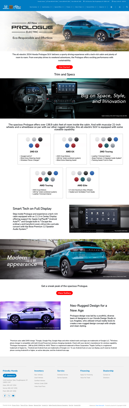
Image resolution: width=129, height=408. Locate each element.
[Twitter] (9, 396)
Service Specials (62, 378)
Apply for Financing (86, 375)
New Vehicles (38, 375)
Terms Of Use (24, 405)
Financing (84, 370)
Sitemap (31, 405)
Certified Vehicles (39, 381)
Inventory (39, 370)
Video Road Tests (39, 386)
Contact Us (11, 375)
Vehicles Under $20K (40, 383)
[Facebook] (5, 396)
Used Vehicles (38, 378)
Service (60, 370)
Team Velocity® (100, 405)
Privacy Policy (16, 405)
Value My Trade (85, 378)
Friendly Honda (7, 405)
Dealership (108, 370)
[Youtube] (13, 396)
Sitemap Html (37, 405)
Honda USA (77, 405)
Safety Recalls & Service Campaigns (58, 405)
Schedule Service (62, 375)
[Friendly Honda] (12, 7)
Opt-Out (71, 405)
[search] (127, 7)
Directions (106, 378)
